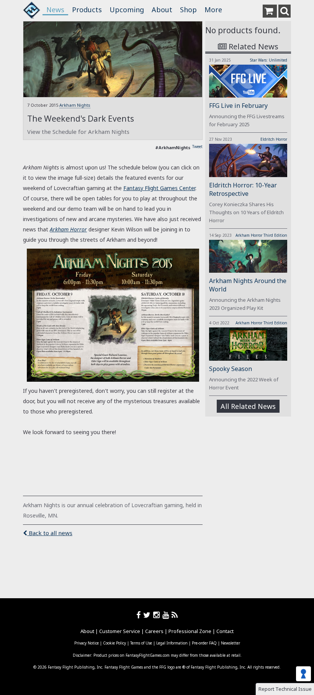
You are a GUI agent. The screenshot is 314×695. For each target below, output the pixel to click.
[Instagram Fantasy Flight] (157, 615)
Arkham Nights (74, 105)
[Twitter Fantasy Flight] (148, 615)
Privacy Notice (86, 643)
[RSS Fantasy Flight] (175, 615)
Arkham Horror (68, 229)
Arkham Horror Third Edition (261, 235)
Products (87, 9)
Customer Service (119, 631)
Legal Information (172, 643)
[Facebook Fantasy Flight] (139, 615)
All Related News (248, 406)
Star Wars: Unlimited (268, 60)
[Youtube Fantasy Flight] (167, 615)
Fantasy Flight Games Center (159, 188)
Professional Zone (189, 631)
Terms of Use (141, 643)
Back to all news (49, 533)
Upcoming (127, 9)
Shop (188, 9)
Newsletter (230, 643)
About (162, 9)
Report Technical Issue (285, 688)
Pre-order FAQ (204, 643)
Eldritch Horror (273, 139)
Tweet (197, 146)
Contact (225, 631)
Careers (154, 631)
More (213, 9)
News (55, 9)
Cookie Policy (114, 643)
